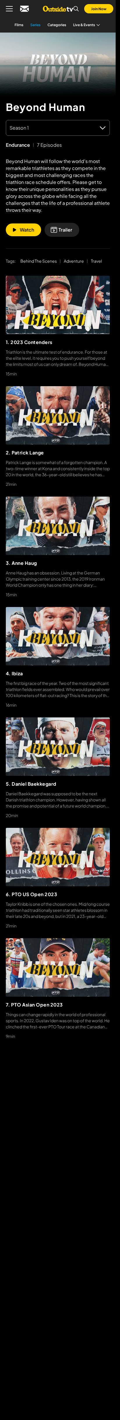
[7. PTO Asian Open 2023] (58, 967)
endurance (18, 145)
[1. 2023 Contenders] (58, 305)
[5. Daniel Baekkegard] (58, 746)
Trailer (65, 230)
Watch (27, 230)
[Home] (58, 9)
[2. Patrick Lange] (58, 415)
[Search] (76, 9)
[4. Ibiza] (58, 636)
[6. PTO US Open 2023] (58, 857)
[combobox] (58, 128)
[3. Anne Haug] (58, 526)
